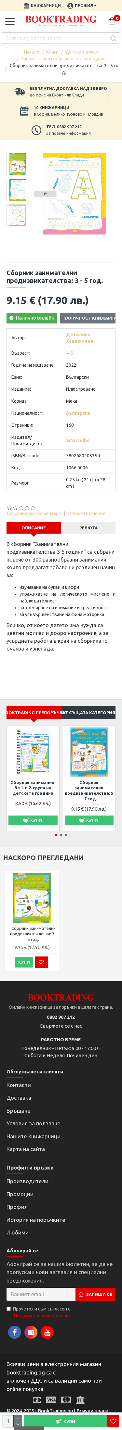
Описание (33, 527)
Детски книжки (81, 52)
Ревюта (88, 527)
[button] (45, 194)
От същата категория (88, 712)
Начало (31, 52)
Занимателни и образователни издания (64, 58)
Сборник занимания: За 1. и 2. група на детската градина (32, 788)
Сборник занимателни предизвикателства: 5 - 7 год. (89, 790)
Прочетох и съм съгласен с (41, 1312)
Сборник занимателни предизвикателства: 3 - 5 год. (33, 934)
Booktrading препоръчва (34, 712)
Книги (52, 52)
